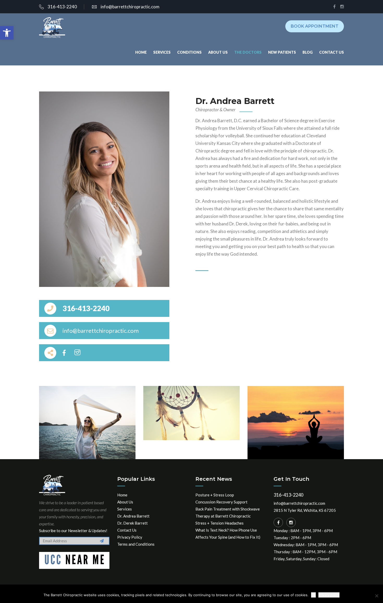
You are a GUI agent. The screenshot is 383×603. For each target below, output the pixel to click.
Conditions (189, 52)
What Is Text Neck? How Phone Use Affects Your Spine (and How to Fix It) (227, 533)
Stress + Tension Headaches (219, 523)
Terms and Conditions (136, 544)
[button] (7, 33)
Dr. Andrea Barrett (133, 516)
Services (162, 52)
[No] (376, 595)
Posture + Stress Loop (214, 495)
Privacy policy (328, 595)
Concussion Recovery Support (221, 502)
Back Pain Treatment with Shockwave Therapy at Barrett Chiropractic (227, 512)
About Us (218, 52)
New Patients (282, 52)
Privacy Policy (129, 537)
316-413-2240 (62, 6)
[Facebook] (278, 522)
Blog (307, 52)
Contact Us (331, 52)
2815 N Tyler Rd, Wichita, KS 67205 (305, 510)
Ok (313, 595)
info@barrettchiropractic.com (130, 6)
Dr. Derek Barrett (132, 523)
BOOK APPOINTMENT (314, 26)
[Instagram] (291, 522)
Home (141, 52)
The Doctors (248, 52)
